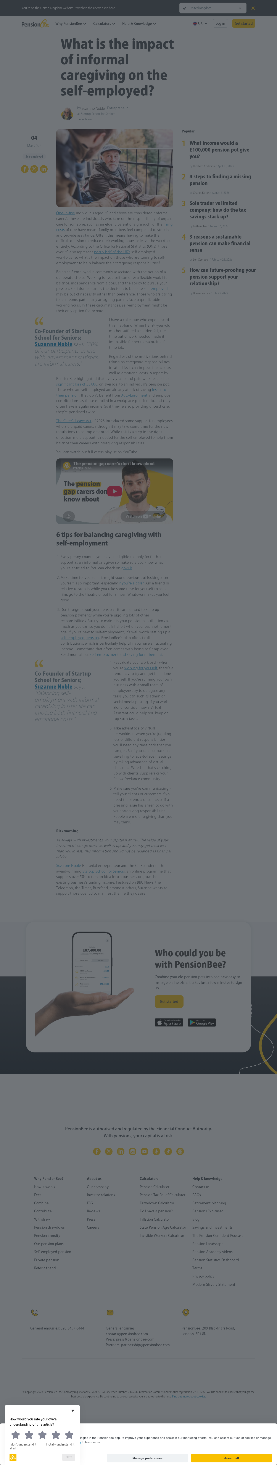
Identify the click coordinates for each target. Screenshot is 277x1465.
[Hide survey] (72, 1410)
